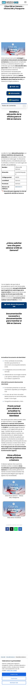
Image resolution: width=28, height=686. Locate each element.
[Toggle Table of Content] (23, 106)
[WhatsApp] (16, 529)
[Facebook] (7, 529)
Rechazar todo (14, 682)
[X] (11, 529)
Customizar (14, 678)
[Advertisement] (14, 25)
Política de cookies (12, 670)
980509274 (18, 187)
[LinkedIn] (20, 529)
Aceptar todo (14, 674)
